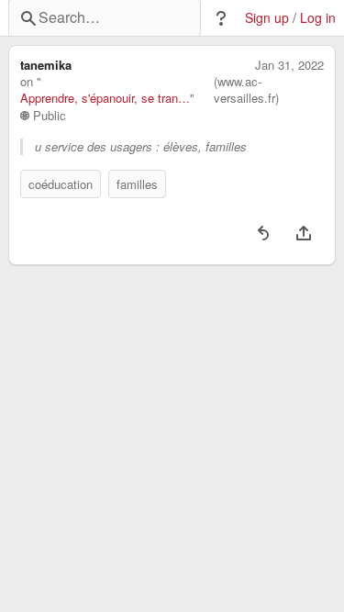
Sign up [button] (267, 18)
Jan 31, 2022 (289, 65)
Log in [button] (318, 18)
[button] (221, 18)
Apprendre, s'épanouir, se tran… (105, 98)
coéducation (60, 184)
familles (137, 184)
